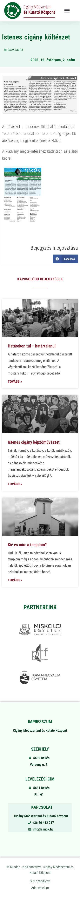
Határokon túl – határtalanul (32, 346)
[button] (67, 10)
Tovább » (15, 381)
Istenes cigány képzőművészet (34, 442)
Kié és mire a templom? (27, 544)
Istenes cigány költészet (36, 37)
